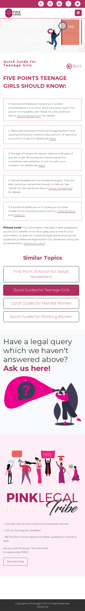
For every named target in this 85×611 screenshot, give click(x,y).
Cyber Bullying (66, 211)
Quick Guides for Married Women (41, 303)
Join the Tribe (15, 561)
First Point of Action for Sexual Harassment (41, 274)
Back (77, 66)
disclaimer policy (34, 243)
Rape (52, 138)
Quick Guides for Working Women (41, 317)
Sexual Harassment (29, 115)
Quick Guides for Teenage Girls (41, 290)
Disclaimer (42, 606)
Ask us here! (27, 368)
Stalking (19, 215)
